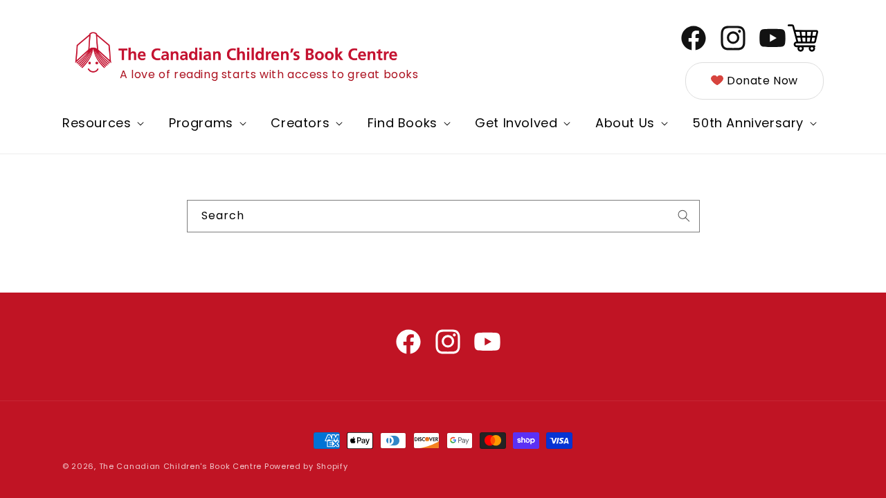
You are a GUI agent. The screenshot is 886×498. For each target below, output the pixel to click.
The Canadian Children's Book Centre (180, 466)
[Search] (684, 216)
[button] (102, 123)
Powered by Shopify (306, 466)
